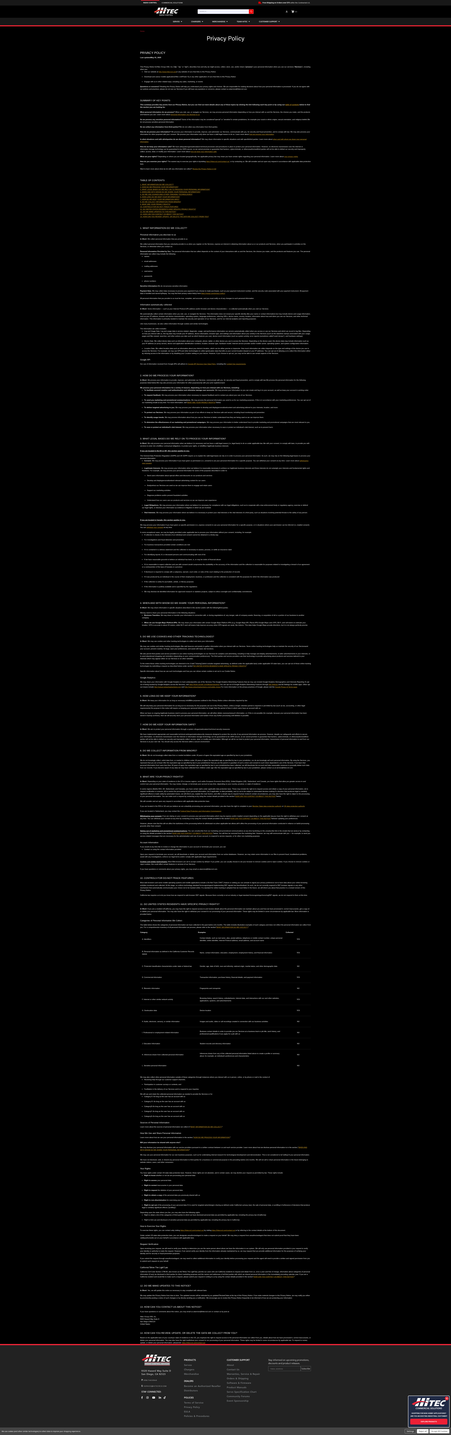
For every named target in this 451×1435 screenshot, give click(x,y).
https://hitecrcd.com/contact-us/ (217, 161)
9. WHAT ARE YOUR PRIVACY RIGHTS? (155, 204)
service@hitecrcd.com (155, 1386)
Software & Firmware (239, 1382)
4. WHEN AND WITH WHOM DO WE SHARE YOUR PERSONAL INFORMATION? (170, 192)
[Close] (447, 1398)
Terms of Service (194, 1402)
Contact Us (233, 1369)
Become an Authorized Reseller (202, 1385)
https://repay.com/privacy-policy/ (213, 293)
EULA (187, 1411)
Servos (176, 21)
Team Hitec (242, 21)
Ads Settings (273, 684)
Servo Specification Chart (242, 1391)
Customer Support (268, 21)
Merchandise (218, 21)
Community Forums (238, 1396)
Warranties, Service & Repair (243, 1373)
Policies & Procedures (196, 1415)
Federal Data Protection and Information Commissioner (200, 811)
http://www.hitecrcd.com (167, 72)
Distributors (191, 1390)
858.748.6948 (150, 1380)
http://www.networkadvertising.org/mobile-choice (203, 687)
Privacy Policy (192, 1407)
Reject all (423, 1431)
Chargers (196, 21)
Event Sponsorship (238, 1400)
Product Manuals (237, 1387)
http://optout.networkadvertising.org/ (167, 687)
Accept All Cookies (439, 1431)
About (230, 1364)
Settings (410, 1431)
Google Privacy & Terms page (286, 687)
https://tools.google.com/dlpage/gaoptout (204, 684)
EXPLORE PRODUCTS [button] (429, 1422)
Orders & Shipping (238, 1378)
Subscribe (305, 1368)
